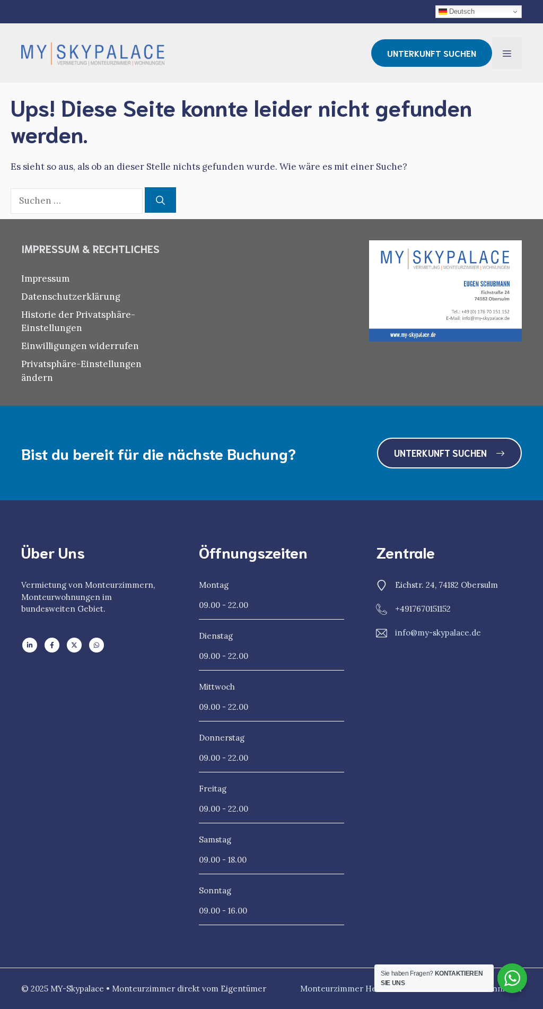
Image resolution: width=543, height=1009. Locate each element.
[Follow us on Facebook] (51, 645)
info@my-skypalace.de (438, 633)
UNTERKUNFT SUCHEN (431, 52)
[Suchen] (160, 200)
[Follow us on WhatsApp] (96, 645)
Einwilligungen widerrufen (80, 346)
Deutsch (461, 11)
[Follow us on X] (74, 645)
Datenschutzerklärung (70, 296)
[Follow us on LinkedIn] (29, 645)
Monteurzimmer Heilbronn (352, 989)
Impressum (45, 278)
